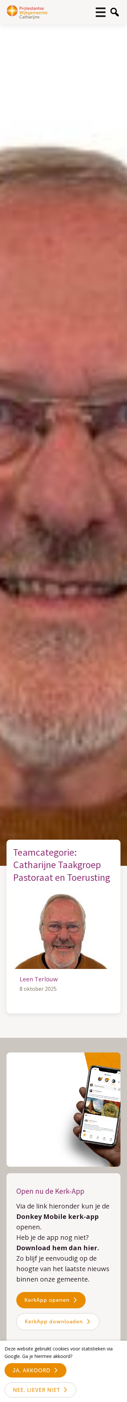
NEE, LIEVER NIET (36, 1390)
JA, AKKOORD (31, 1370)
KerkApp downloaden (54, 1321)
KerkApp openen (47, 1300)
